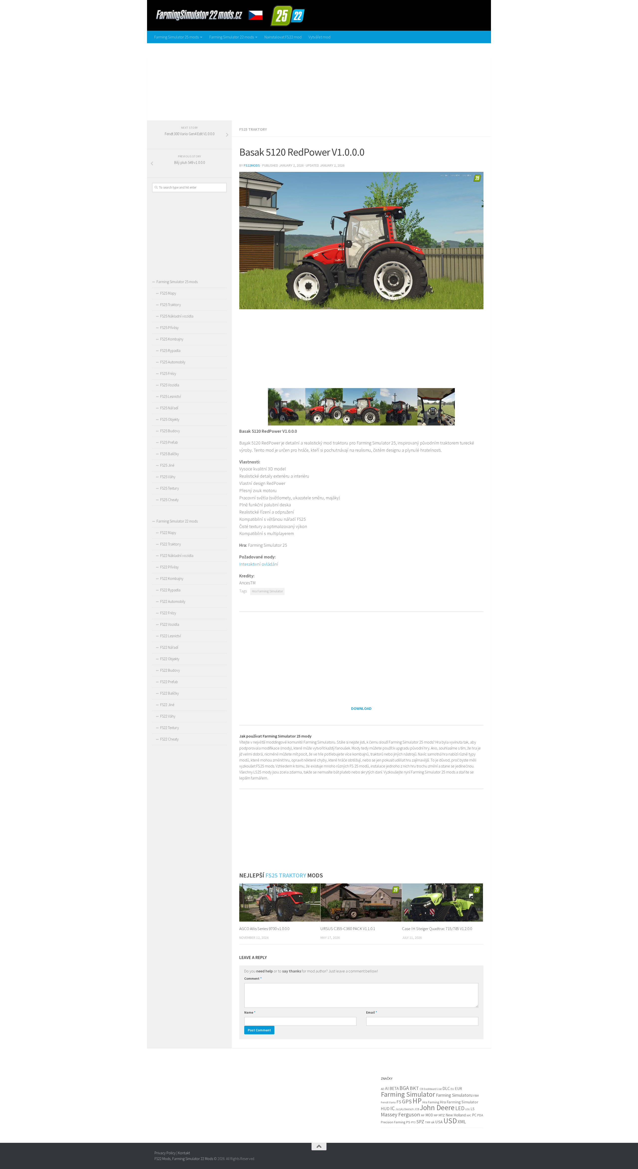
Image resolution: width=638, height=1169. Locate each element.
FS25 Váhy (167, 476)
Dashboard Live (433, 1089)
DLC (446, 1088)
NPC (469, 1115)
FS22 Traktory (170, 544)
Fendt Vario (388, 1102)
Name (249, 1012)
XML (462, 1122)
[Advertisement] (319, 80)
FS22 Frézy (168, 613)
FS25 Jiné (167, 465)
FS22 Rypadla (170, 590)
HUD (385, 1108)
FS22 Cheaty (169, 739)
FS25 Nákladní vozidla (176, 316)
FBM (476, 1095)
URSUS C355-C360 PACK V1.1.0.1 (347, 928)
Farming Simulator (408, 1094)
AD (382, 1089)
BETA (394, 1088)
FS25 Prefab (169, 442)
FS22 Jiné (167, 704)
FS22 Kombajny (171, 578)
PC (474, 1115)
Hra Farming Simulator (267, 591)
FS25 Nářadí (169, 408)
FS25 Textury (169, 488)
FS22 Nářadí (169, 647)
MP (436, 1115)
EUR (458, 1088)
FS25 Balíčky (169, 453)
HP (417, 1100)
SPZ (420, 1122)
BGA (404, 1088)
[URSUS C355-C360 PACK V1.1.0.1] (360, 902)
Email (371, 1012)
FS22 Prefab (169, 681)
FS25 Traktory (253, 129)
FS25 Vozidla (169, 385)
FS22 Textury (169, 727)
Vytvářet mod (319, 36)
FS (399, 1102)
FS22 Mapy (168, 532)
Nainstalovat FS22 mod (283, 36)
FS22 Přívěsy (169, 567)
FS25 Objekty (169, 419)
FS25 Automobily (172, 362)
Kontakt (184, 1153)
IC (392, 1108)
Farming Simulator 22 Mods (192, 1158)
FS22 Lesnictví (170, 636)
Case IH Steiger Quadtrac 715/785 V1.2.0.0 (437, 928)
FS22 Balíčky (169, 693)
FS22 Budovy (170, 670)
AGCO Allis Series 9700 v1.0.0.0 (264, 928)
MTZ (441, 1115)
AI (387, 1088)
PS (408, 1122)
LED (460, 1108)
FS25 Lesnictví (170, 396)
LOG (467, 1109)
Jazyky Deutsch (405, 1109)
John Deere (437, 1107)
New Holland (456, 1115)
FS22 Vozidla (169, 624)
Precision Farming (393, 1122)
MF (423, 1115)
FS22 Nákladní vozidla (176, 555)
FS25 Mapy (168, 293)
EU (452, 1089)
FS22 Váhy (167, 716)
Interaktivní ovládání (258, 564)
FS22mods (252, 165)
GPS (407, 1101)
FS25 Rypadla (170, 350)
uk (432, 1122)
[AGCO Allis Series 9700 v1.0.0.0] (279, 902)
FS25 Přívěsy (169, 327)
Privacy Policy (165, 1153)
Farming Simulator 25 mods (176, 36)
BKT (414, 1088)
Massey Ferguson (400, 1114)
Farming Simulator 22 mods (231, 36)
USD (450, 1120)
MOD (429, 1115)
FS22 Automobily (172, 601)
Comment (253, 978)
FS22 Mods (162, 1158)
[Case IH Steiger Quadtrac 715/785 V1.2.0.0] (442, 902)
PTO (413, 1122)
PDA (480, 1115)
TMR (427, 1122)
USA (439, 1122)
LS (473, 1108)
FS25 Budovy (170, 430)
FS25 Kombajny (171, 339)
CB (421, 1089)
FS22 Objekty (169, 658)
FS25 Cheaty (169, 499)
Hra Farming (430, 1102)
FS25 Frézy (168, 373)
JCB (416, 1109)
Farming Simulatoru (454, 1095)
